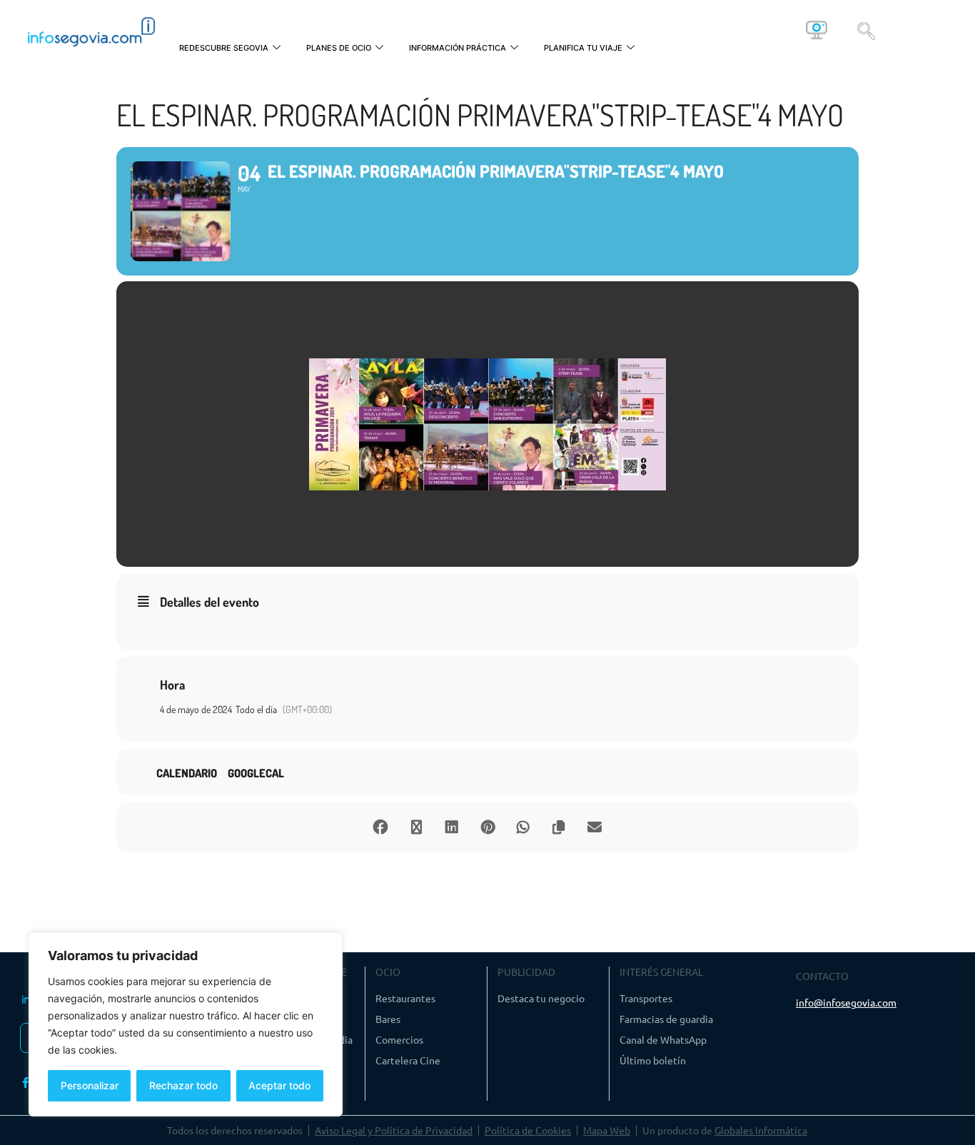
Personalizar (89, 1085)
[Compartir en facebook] (380, 827)
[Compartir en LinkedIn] (452, 827)
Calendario (186, 773)
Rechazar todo (183, 1085)
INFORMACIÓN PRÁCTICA (457, 48)
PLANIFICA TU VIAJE (583, 48)
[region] (186, 1024)
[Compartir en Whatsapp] (523, 827)
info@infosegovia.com (846, 1002)
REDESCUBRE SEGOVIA (223, 48)
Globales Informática (760, 1130)
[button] (866, 30)
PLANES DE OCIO (338, 48)
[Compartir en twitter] (416, 827)
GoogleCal (256, 773)
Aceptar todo (279, 1085)
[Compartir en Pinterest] (487, 827)
